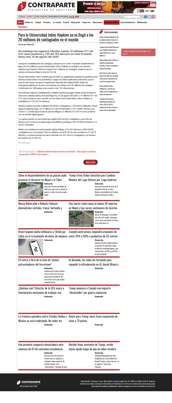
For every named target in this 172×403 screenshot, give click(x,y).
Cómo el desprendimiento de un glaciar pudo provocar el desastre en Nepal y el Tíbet (109, 40)
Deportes (86, 22)
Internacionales (112, 22)
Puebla (22, 17)
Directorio (22, 27)
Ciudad (38, 22)
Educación (75, 22)
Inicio (20, 22)
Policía (66, 22)
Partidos (47, 22)
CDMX (29, 17)
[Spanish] (67, 16)
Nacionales (98, 22)
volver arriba (90, 162)
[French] (73, 16)
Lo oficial (57, 22)
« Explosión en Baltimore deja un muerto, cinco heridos (55, 151)
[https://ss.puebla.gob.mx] (116, 7)
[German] (76, 16)
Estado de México (41, 17)
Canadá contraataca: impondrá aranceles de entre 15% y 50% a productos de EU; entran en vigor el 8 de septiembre (109, 104)
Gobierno (29, 22)
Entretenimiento (128, 22)
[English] (70, 16)
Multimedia (142, 22)
